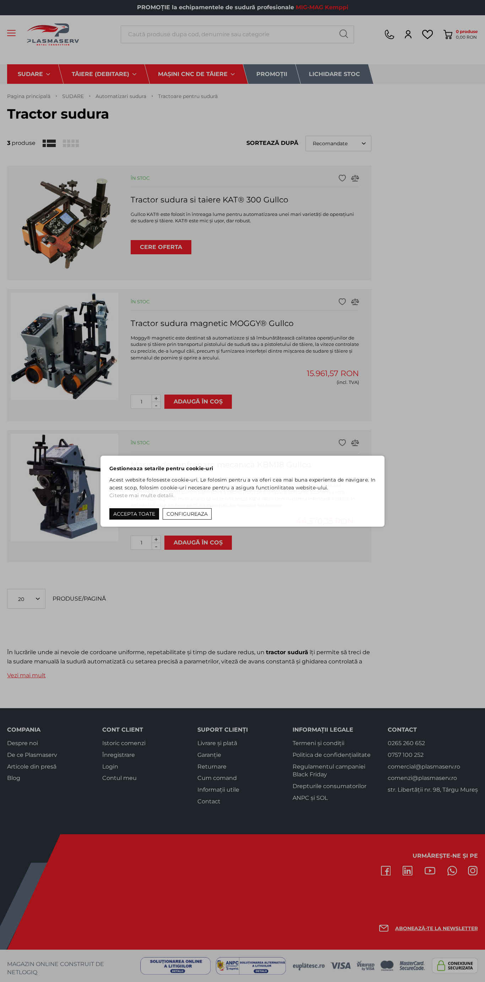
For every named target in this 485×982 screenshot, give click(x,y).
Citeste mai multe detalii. (142, 495)
